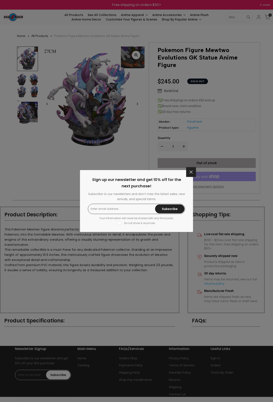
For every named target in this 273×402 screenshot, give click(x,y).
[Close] (191, 172)
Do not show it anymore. (139, 223)
